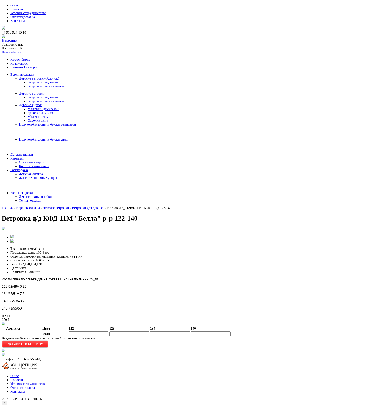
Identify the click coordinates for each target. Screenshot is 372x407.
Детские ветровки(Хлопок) (39, 78)
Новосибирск (12, 52)
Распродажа (19, 170)
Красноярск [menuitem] (19, 63)
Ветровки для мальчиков (46, 86)
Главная (7, 208)
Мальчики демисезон (43, 109)
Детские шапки (21, 154)
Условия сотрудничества (28, 13)
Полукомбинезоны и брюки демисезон (47, 124)
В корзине (9, 40)
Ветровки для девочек (44, 82)
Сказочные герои (31, 162)
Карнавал (17, 158)
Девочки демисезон (42, 113)
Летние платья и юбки (35, 196)
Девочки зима (38, 120)
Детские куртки (30, 105)
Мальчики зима (39, 116)
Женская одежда (31, 174)
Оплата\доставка (22, 17)
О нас (14, 5)
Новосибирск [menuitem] (20, 59)
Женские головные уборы (38, 178)
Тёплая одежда (30, 200)
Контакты (17, 21)
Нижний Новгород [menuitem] (24, 67)
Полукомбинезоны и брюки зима (43, 139)
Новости (16, 9)
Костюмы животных (34, 166)
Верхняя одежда (22, 74)
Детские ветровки (32, 93)
